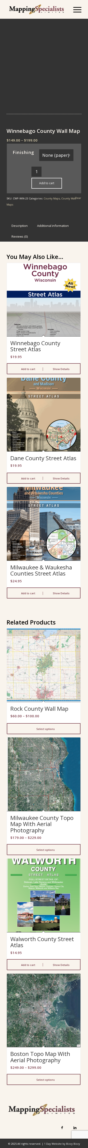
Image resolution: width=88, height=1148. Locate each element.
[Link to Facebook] (62, 1127)
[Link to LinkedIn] (75, 1127)
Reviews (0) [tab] (19, 236)
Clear (78, 198)
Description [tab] (19, 226)
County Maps (52, 198)
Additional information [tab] (53, 226)
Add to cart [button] (27, 369)
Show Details (60, 369)
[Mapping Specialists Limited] (36, 9)
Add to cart (46, 183)
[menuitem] (75, 9)
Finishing (23, 152)
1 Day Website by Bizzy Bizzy (62, 1143)
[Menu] (75, 9)
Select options (45, 729)
